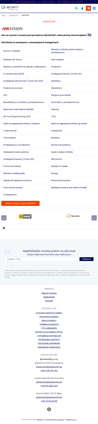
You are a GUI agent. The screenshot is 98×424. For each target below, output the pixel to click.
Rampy (54, 173)
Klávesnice (56, 88)
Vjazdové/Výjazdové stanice (17, 180)
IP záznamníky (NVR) (13, 73)
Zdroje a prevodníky (61, 95)
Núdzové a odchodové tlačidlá (18, 109)
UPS (5, 95)
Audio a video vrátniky (62, 152)
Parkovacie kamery (61, 180)
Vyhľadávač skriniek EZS (49, 335)
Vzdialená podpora (49, 324)
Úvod (3, 15)
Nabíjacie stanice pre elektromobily (69, 187)
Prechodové (9, 137)
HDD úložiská (57, 59)
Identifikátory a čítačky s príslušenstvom (23, 102)
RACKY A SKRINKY (11, 51)
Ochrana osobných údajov (49, 312)
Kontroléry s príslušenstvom (65, 102)
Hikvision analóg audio (14, 173)
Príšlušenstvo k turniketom (16, 144)
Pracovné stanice (12, 166)
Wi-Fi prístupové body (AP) (17, 116)
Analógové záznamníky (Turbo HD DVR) (23, 80)
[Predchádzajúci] (3, 217)
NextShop (40, 420)
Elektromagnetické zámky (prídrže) (69, 123)
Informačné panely (13, 187)
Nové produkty (49, 320)
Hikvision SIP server (12, 59)
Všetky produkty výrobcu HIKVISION (20, 203)
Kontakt (49, 300)
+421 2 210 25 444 (48, 2)
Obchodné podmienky (49, 343)
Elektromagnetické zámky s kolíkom (21, 123)
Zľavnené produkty (49, 316)
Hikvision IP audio (59, 166)
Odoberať (86, 259)
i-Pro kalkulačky (49, 328)
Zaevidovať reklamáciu (49, 347)
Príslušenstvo (10, 194)
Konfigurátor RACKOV (49, 339)
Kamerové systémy (61, 144)
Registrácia (49, 297)
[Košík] (88, 8)
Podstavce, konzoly (13, 88)
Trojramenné (9, 130)
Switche (55, 109)
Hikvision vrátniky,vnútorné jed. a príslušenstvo (67, 51)
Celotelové (56, 130)
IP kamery (56, 66)
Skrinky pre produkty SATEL (49, 331)
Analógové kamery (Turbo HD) (66, 73)
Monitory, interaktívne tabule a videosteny (24, 66)
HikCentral (56, 159)
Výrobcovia (13, 15)
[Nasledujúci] (94, 217)
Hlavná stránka (49, 293)
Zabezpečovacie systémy (16, 152)
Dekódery (56, 80)
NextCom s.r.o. (72, 420)
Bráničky (55, 137)
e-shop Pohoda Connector (54, 420)
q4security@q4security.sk (26, 2)
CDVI (53, 116)
